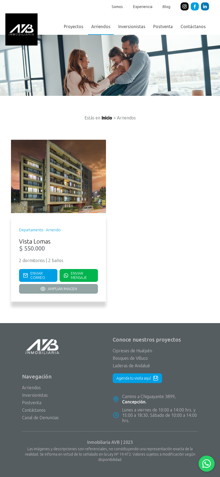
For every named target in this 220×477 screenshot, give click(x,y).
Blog (166, 7)
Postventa (163, 26)
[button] (207, 464)
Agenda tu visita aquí (133, 378)
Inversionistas (131, 26)
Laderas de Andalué (131, 365)
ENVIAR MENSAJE (79, 275)
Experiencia (142, 7)
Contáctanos (193, 26)
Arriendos (101, 26)
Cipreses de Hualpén (132, 350)
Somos (117, 7)
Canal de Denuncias (40, 417)
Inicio (107, 117)
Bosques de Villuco (130, 358)
